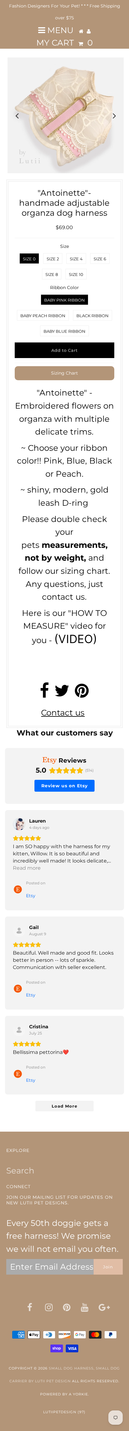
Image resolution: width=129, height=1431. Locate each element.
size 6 (100, 258)
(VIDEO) (75, 639)
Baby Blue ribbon (64, 331)
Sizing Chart (64, 373)
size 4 (76, 258)
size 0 (29, 258)
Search (20, 1171)
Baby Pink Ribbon (64, 300)
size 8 (51, 274)
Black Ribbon (92, 315)
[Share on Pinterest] (82, 694)
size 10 (76, 274)
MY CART (64, 43)
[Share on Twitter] (62, 694)
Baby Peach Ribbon (42, 315)
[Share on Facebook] (44, 694)
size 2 (53, 258)
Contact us (63, 713)
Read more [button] (27, 868)
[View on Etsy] (19, 824)
